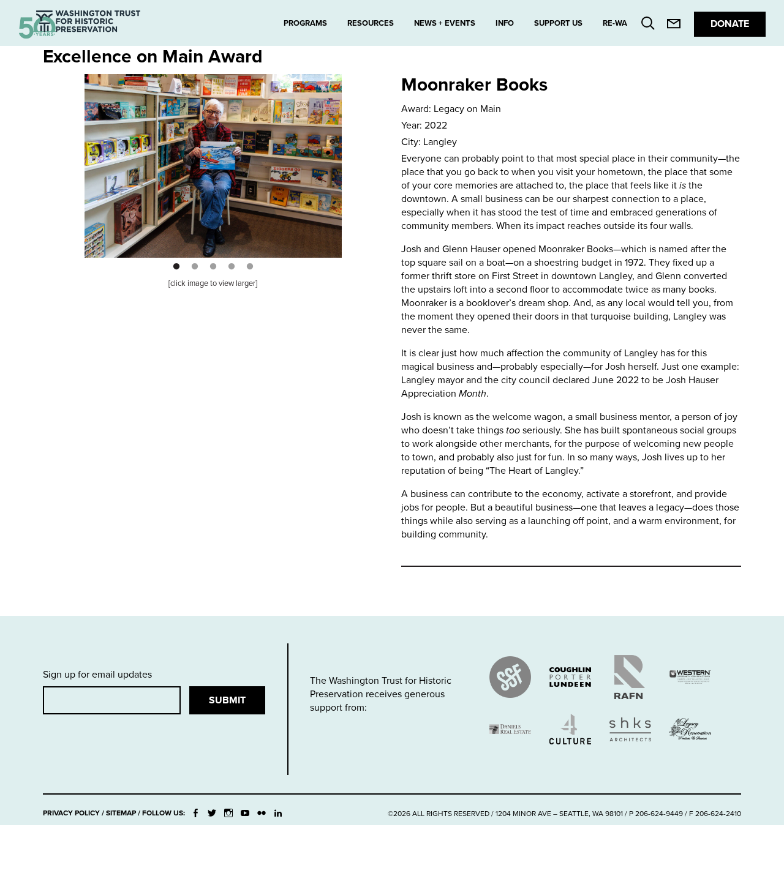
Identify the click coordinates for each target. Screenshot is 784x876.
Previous (86, 156)
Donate (729, 24)
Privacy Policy (71, 813)
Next (340, 156)
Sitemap (121, 813)
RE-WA (615, 23)
